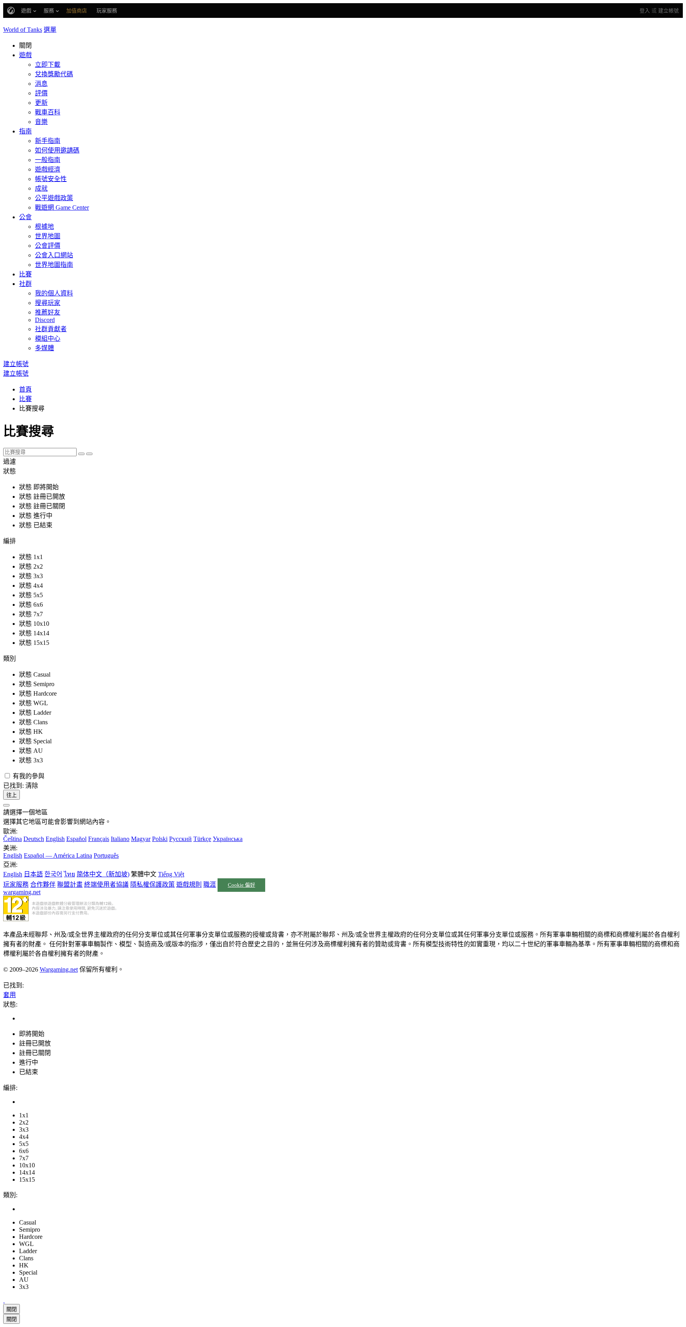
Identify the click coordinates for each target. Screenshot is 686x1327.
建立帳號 (668, 11)
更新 (41, 102)
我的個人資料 (54, 293)
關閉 (11, 1309)
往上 (11, 795)
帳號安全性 (51, 179)
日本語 (33, 874)
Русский (180, 838)
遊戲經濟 (47, 169)
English (55, 838)
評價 (41, 93)
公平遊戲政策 (54, 198)
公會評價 (47, 245)
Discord (45, 319)
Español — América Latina (58, 855)
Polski (160, 838)
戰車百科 (47, 112)
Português (106, 855)
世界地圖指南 (54, 264)
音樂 (41, 121)
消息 (41, 83)
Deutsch (33, 838)
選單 (50, 29)
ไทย (69, 874)
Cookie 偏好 (241, 885)
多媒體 (44, 348)
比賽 (25, 274)
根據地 (44, 226)
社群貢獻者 (51, 329)
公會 (25, 217)
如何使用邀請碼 (57, 150)
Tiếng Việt (171, 874)
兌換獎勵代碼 (54, 74)
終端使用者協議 (106, 884)
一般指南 (47, 159)
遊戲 (25, 55)
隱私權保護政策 (152, 884)
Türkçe (202, 838)
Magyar (140, 838)
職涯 (209, 884)
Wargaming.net (59, 969)
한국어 (53, 874)
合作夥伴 (43, 884)
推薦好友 (47, 312)
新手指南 (47, 140)
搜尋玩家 (47, 302)
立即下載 (47, 64)
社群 (25, 283)
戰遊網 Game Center (62, 207)
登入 (645, 11)
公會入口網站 (54, 255)
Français (98, 838)
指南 (25, 131)
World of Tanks (22, 29)
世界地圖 (47, 236)
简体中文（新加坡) (103, 874)
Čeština (12, 838)
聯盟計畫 (70, 884)
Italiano (120, 838)
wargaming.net (21, 892)
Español (76, 838)
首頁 (25, 389)
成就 (41, 188)
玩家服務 (16, 884)
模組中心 (47, 338)
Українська (228, 838)
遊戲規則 (189, 884)
